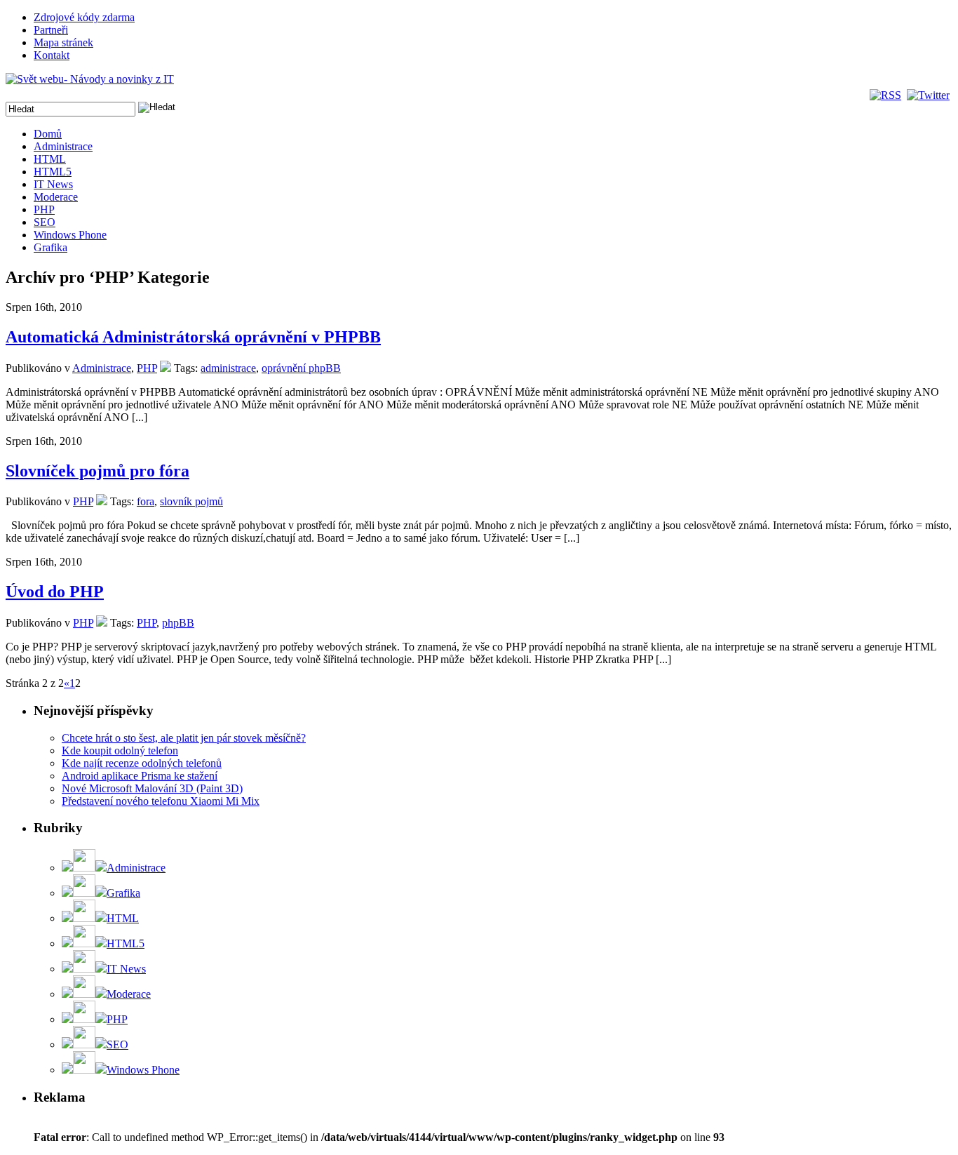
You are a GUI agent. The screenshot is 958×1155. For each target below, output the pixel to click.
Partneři (51, 30)
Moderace (56, 197)
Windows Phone (70, 235)
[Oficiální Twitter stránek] (929, 95)
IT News (53, 184)
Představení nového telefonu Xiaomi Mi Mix (160, 801)
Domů (48, 134)
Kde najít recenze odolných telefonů (142, 763)
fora (145, 501)
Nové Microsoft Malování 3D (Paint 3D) (152, 788)
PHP (44, 209)
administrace (228, 368)
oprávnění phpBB (301, 368)
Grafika (50, 247)
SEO (44, 222)
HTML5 (53, 172)
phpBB (178, 623)
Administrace (63, 146)
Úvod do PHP (55, 591)
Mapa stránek (63, 42)
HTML (50, 159)
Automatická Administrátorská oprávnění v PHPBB (193, 337)
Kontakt (51, 55)
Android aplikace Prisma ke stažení (139, 776)
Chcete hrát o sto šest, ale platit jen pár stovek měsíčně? (184, 738)
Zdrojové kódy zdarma (84, 17)
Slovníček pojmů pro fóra (97, 471)
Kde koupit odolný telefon (120, 750)
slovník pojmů (191, 501)
